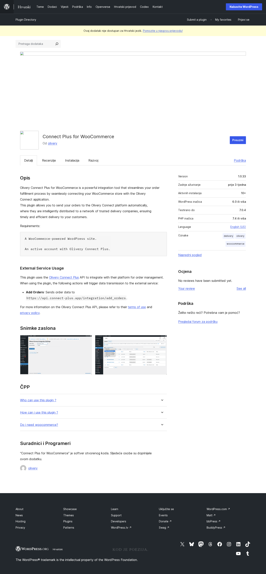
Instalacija (72, 160)
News (19, 515)
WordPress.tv (121, 527)
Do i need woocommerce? (39, 425)
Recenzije (49, 160)
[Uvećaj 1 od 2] (87, 340)
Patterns (68, 527)
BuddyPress (216, 527)
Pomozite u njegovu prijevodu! (163, 30)
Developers (118, 521)
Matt (211, 515)
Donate (165, 521)
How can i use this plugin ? (39, 412)
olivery (52, 143)
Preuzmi (237, 140)
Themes (68, 515)
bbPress (214, 521)
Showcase (70, 509)
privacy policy (30, 313)
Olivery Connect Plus (64, 277)
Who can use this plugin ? (38, 400)
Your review (186, 288)
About (19, 509)
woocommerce (235, 243)
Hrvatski (58, 549)
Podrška (240, 160)
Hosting (21, 521)
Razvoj (93, 160)
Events (163, 515)
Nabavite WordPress (244, 6)
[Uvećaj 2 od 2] (162, 340)
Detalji (28, 160)
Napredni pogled (190, 255)
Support (116, 515)
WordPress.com (218, 509)
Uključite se (166, 509)
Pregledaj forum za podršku (198, 322)
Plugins (67, 521)
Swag (164, 527)
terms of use (137, 307)
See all (241, 288)
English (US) (238, 226)
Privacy (20, 527)
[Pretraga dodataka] (57, 44)
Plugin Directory (26, 19)
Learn (114, 509)
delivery (228, 235)
